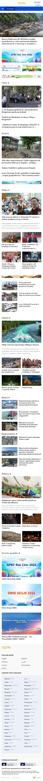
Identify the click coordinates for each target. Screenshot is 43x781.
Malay (30, 682)
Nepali (28, 692)
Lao (27, 678)
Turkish (28, 736)
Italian (8, 743)
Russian (29, 712)
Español (24, 658)
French (9, 716)
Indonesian (12, 739)
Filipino (9, 712)
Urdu (27, 743)
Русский (4, 665)
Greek (9, 722)
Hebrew (9, 729)
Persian (29, 695)
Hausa (8, 726)
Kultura (5, 474)
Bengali (8, 689)
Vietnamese (31, 746)
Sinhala (28, 719)
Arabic (8, 682)
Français (5, 662)
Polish (28, 699)
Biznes (5, 398)
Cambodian (9, 695)
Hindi (7, 733)
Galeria (5, 318)
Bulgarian (10, 692)
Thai (27, 733)
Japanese (10, 746)
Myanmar (31, 689)
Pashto (28, 705)
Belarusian (11, 685)
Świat (4, 133)
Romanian (30, 709)
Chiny (4, 83)
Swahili (29, 726)
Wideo (5, 190)
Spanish (29, 722)
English (4, 658)
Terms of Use (15, 777)
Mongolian (30, 685)
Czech (8, 702)
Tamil (27, 729)
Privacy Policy (5, 777)
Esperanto (10, 709)
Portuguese (31, 702)
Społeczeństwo (8, 434)
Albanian (9, 678)
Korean (9, 749)
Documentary (26, 665)
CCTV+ (4, 668)
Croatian (9, 699)
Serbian (29, 716)
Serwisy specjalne (10, 553)
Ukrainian (30, 739)
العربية (24, 662)
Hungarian (10, 736)
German (9, 719)
